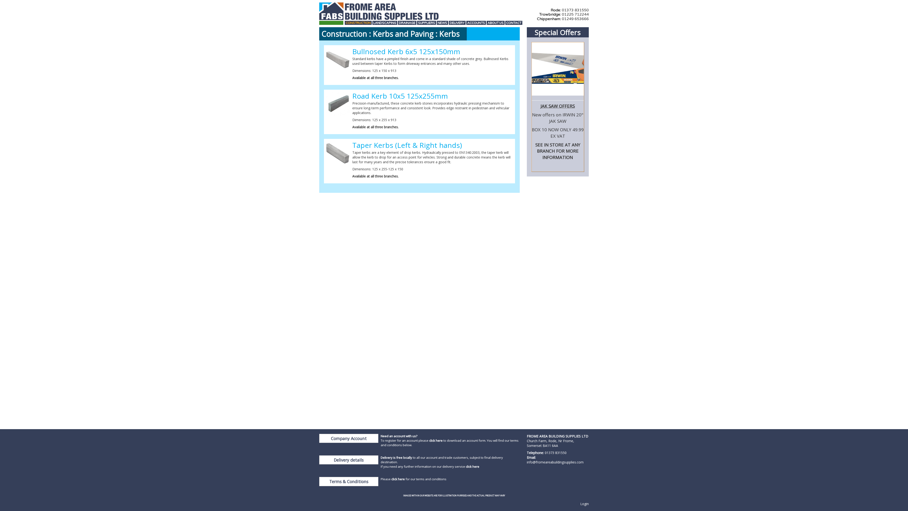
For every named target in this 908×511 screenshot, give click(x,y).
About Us (496, 23)
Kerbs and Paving (403, 34)
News (442, 23)
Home (331, 23)
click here (436, 440)
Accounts (476, 23)
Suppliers (426, 23)
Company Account (349, 438)
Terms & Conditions (348, 481)
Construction (358, 23)
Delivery (457, 23)
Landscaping (384, 23)
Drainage (407, 23)
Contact (513, 23)
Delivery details (349, 460)
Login (584, 504)
